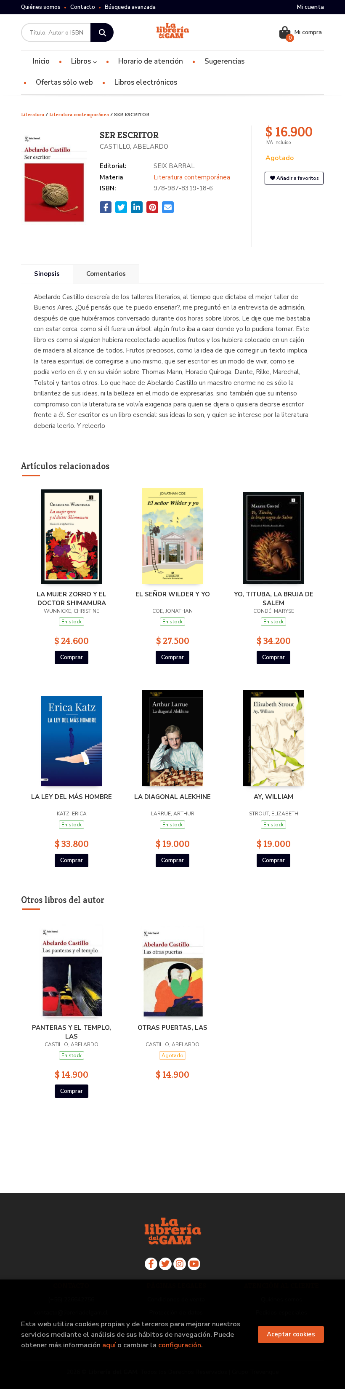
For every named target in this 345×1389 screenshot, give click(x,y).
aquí (109, 1345)
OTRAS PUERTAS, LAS (172, 1027)
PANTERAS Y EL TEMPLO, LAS (71, 1031)
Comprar (71, 657)
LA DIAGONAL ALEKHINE (172, 797)
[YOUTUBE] (194, 1264)
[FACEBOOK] (151, 1264)
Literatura (33, 114)
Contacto (82, 7)
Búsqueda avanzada (130, 7)
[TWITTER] (165, 1264)
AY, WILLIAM (273, 797)
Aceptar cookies (291, 1334)
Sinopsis (47, 274)
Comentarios (106, 274)
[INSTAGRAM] (179, 1264)
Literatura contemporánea (79, 114)
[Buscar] (102, 32)
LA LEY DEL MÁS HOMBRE (71, 797)
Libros (82, 61)
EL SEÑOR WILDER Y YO (172, 594)
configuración (179, 1345)
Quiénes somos (41, 7)
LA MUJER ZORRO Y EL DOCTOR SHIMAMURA (71, 598)
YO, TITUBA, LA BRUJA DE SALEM (273, 598)
